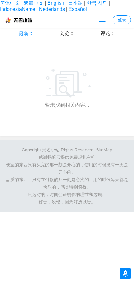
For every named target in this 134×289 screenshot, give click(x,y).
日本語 (75, 3)
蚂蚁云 (53, 157)
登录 (121, 19)
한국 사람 (97, 3)
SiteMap (104, 149)
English (55, 3)
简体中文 (10, 3)
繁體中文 (34, 3)
